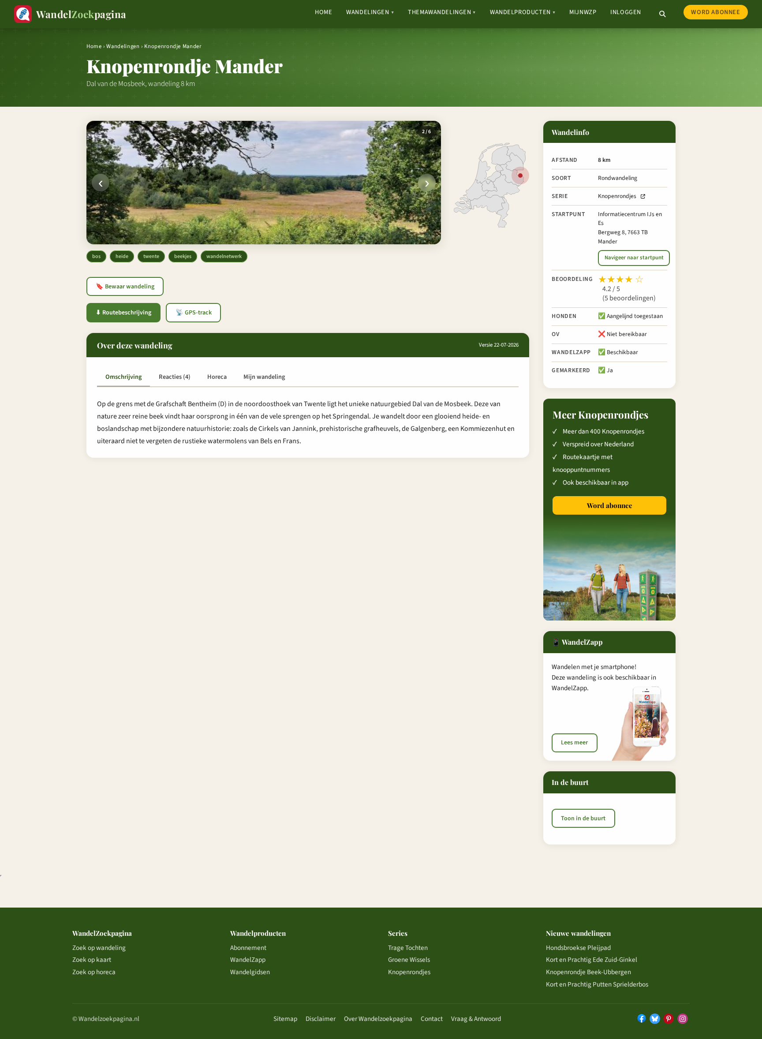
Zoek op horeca (94, 972)
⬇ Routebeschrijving (123, 312)
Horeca (217, 376)
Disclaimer (321, 1019)
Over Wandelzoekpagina (378, 1019)
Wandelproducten (522, 12)
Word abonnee (715, 12)
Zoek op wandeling (99, 948)
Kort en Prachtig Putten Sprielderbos (597, 984)
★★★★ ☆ (621, 279)
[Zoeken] (662, 14)
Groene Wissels (409, 959)
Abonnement (248, 948)
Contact (432, 1019)
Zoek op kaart (91, 959)
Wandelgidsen (250, 972)
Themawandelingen (442, 12)
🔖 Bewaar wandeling (125, 286)
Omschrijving (123, 376)
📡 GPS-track (194, 312)
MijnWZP (582, 12)
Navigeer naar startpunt (634, 258)
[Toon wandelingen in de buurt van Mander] (520, 175)
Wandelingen (370, 12)
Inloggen (625, 12)
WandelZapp (247, 959)
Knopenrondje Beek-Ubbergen (588, 972)
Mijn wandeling (264, 376)
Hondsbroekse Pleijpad (578, 948)
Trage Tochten (408, 948)
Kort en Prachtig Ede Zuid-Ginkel (591, 959)
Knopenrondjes (617, 196)
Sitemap (285, 1019)
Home (323, 12)
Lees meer (574, 742)
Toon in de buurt (583, 818)
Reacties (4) (174, 376)
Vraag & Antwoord (476, 1019)
